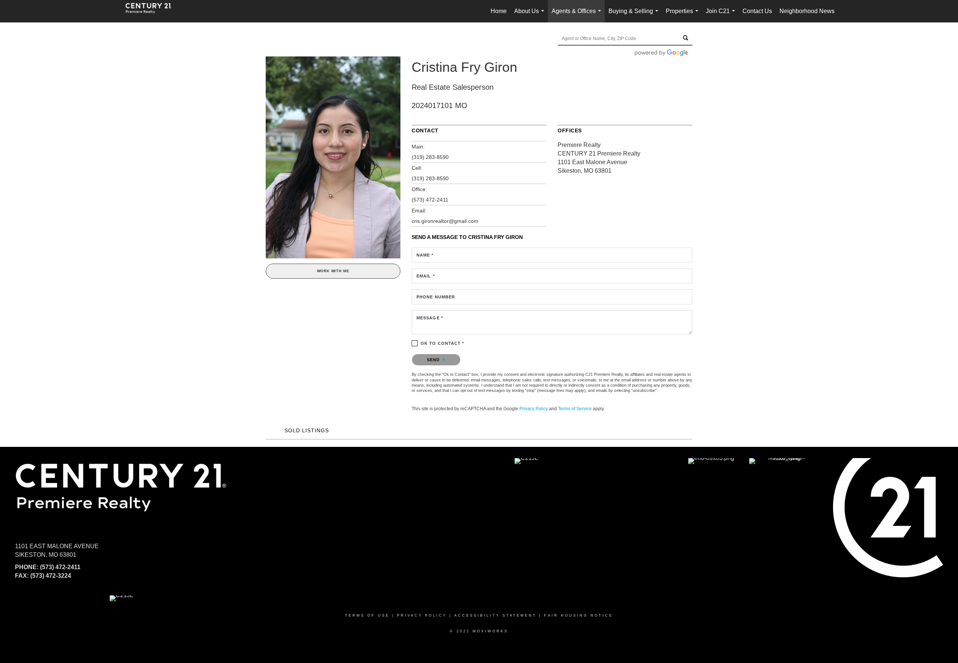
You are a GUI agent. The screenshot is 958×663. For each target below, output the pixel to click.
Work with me (333, 271)
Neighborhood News (807, 11)
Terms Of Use (367, 615)
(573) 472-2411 (430, 200)
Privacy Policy (533, 408)
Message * (430, 318)
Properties (683, 15)
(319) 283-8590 (430, 157)
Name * (425, 255)
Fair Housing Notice (578, 615)
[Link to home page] (152, 11)
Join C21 (722, 15)
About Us (530, 15)
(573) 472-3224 (50, 576)
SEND (434, 359)
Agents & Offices (578, 15)
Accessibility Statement (495, 615)
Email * (426, 276)
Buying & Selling (634, 15)
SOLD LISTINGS (306, 430)
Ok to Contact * (442, 343)
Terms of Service (575, 408)
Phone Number (436, 297)
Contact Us (757, 11)
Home (499, 11)
